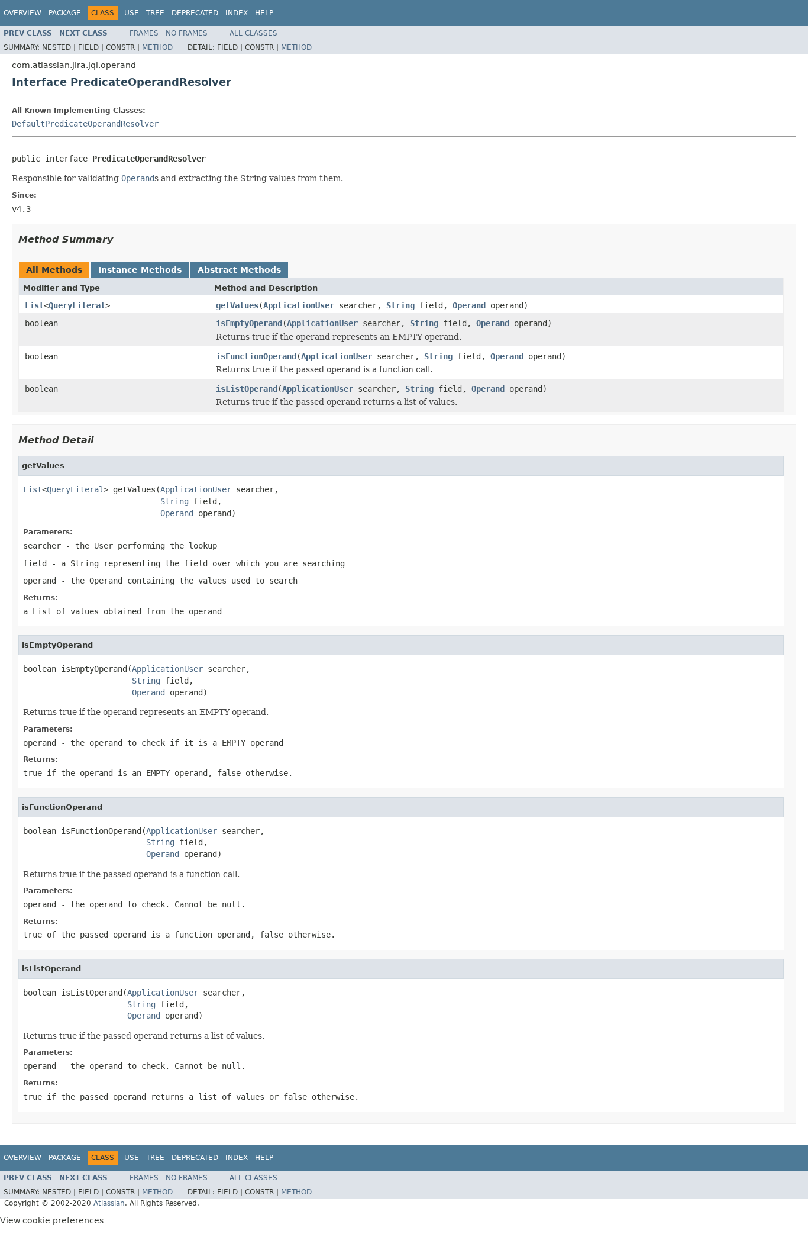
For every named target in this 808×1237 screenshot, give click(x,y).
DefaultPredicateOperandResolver (85, 123)
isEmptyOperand (249, 323)
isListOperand (246, 389)
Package (65, 13)
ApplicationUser (298, 305)
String (400, 305)
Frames (144, 33)
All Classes (253, 33)
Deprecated (195, 13)
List (34, 305)
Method (157, 47)
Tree (155, 13)
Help (264, 13)
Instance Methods (140, 270)
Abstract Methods (239, 270)
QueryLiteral (77, 305)
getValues (237, 305)
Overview (22, 13)
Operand (469, 305)
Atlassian (109, 1203)
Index (236, 13)
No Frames (187, 33)
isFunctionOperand (256, 356)
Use (131, 13)
